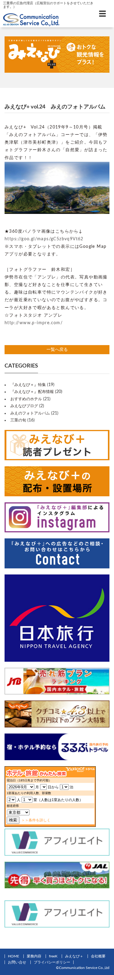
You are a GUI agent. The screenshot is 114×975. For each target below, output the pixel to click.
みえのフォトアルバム (30, 413)
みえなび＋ (74, 956)
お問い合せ (17, 962)
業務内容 (34, 956)
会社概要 (98, 956)
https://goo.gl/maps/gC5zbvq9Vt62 (44, 239)
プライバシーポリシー (52, 962)
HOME (13, 956)
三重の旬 (18, 420)
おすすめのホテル (26, 399)
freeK (53, 956)
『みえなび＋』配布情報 (32, 392)
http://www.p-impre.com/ (34, 323)
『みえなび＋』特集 (28, 385)
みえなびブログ (24, 406)
